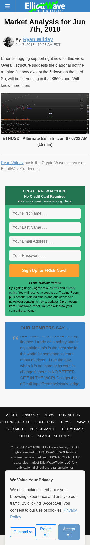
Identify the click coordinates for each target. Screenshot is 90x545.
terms (55, 288)
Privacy (83, 422)
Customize (23, 532)
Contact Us (69, 415)
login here (65, 201)
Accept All (69, 532)
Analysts (31, 415)
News (49, 415)
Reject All (46, 532)
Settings (62, 436)
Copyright (15, 429)
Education (45, 422)
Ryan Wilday (12, 163)
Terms (65, 422)
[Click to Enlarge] (45, 132)
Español (43, 436)
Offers (26, 436)
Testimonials (72, 429)
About (12, 415)
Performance (42, 429)
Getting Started (15, 422)
